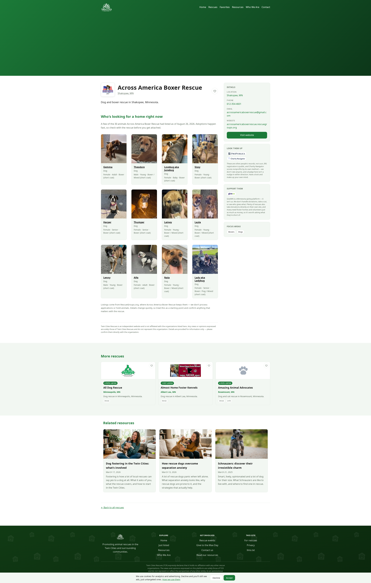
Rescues (212, 7)
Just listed (164, 545)
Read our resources (207, 555)
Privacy (251, 545)
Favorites (225, 7)
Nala (167, 277)
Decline (216, 577)
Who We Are (252, 7)
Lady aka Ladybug (200, 279)
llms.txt (251, 550)
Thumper (139, 222)
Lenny (106, 277)
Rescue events (207, 540)
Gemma (107, 167)
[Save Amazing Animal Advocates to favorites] (266, 365)
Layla (198, 222)
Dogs (240, 232)
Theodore (139, 167)
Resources (237, 7)
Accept (229, 577)
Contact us (207, 550)
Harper (107, 222)
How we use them (171, 579)
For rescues (250, 540)
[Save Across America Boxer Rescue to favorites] (215, 91)
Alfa (136, 277)
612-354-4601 (234, 103)
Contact (266, 7)
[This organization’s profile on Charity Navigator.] (237, 159)
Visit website (247, 135)
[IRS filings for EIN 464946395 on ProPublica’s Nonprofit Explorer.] (237, 153)
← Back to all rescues (112, 507)
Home (202, 7)
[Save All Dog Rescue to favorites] (151, 365)
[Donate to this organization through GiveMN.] (231, 194)
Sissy (197, 167)
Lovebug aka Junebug (171, 168)
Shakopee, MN (126, 93)
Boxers (231, 232)
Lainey (168, 222)
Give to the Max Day (207, 545)
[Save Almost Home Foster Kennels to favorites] (209, 365)
